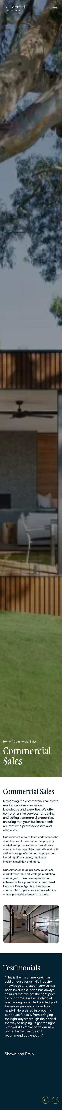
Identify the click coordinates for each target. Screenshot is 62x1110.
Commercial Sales (25, 741)
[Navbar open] (55, 7)
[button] (45, 1100)
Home (7, 741)
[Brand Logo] (18, 8)
